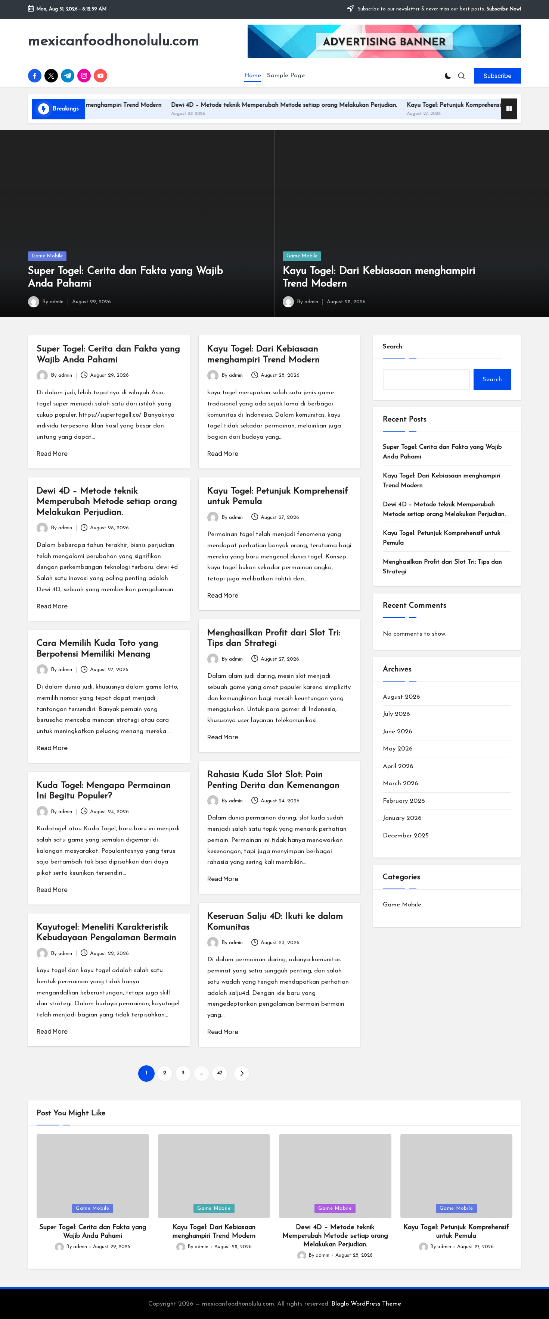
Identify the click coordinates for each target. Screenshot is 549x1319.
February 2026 (404, 801)
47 (220, 1073)
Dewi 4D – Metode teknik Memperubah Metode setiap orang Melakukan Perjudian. (256, 105)
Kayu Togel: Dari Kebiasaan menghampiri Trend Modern (441, 481)
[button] (497, 76)
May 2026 (398, 749)
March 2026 (400, 783)
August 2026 (401, 697)
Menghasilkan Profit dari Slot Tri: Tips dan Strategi (442, 567)
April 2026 (398, 766)
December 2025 (406, 836)
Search (392, 347)
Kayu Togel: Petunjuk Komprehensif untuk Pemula (447, 105)
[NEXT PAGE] (241, 1073)
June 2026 (397, 732)
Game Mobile (47, 256)
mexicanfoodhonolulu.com (113, 41)
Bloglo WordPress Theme (366, 1304)
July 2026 (396, 714)
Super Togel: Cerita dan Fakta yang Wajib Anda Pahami (442, 452)
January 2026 (402, 818)
